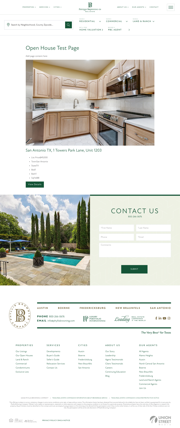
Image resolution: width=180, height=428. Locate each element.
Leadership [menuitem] (110, 355)
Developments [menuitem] (53, 351)
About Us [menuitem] (122, 7)
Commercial (114, 21)
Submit (134, 269)
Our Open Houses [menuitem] (24, 355)
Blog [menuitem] (107, 376)
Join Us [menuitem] (142, 388)
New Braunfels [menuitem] (85, 364)
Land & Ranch (142, 21)
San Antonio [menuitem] (84, 368)
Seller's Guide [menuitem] (53, 360)
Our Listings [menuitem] (21, 351)
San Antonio (160, 308)
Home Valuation (90, 30)
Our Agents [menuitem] (138, 7)
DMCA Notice (64, 420)
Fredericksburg (93, 308)
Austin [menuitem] (81, 351)
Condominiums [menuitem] (23, 368)
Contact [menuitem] (154, 7)
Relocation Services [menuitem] (56, 364)
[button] (68, 25)
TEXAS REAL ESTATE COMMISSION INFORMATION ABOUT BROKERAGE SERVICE (81, 398)
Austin (42, 308)
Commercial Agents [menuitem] (148, 384)
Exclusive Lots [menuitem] (22, 372)
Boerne (64, 308)
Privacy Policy (49, 420)
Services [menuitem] (43, 7)
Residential (87, 21)
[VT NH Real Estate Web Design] (160, 420)
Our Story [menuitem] (110, 351)
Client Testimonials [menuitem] (114, 364)
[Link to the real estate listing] (90, 103)
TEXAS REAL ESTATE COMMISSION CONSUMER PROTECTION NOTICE (135, 398)
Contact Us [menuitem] (52, 368)
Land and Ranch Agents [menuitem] (150, 380)
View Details (35, 184)
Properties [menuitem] (28, 7)
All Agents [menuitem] (143, 351)
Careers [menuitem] (108, 368)
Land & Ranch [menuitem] (22, 360)
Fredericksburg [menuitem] (85, 360)
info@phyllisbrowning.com (61, 321)
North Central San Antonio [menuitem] (151, 364)
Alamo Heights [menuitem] (146, 355)
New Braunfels (128, 308)
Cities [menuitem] (57, 7)
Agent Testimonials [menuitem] (114, 360)
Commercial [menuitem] (21, 364)
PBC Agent (115, 30)
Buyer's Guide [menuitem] (53, 355)
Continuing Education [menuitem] (115, 372)
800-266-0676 (135, 217)
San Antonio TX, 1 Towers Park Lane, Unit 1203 (64, 151)
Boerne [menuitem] (81, 355)
